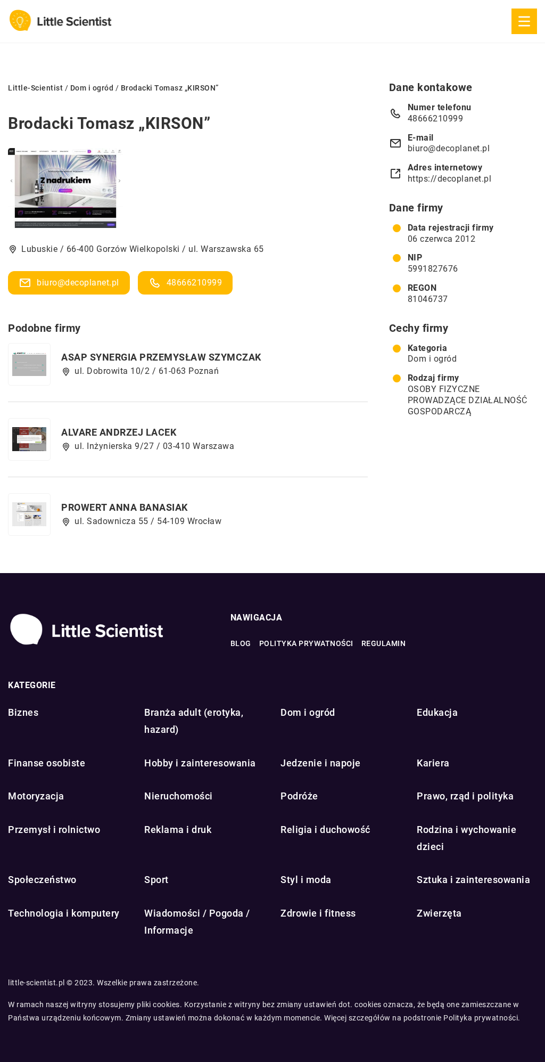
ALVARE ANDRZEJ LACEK (118, 432)
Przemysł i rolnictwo (54, 829)
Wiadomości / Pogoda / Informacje (197, 922)
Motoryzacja (36, 796)
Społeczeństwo (42, 879)
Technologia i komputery (64, 913)
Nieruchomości (178, 796)
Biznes (23, 712)
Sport (156, 879)
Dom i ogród (432, 359)
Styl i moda (306, 879)
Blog (240, 643)
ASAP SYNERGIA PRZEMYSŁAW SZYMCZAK (161, 357)
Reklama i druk (177, 829)
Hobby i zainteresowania (200, 763)
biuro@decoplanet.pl (78, 282)
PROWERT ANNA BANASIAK (124, 507)
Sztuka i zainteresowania (473, 879)
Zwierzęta (439, 913)
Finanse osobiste (46, 763)
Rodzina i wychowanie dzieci (466, 838)
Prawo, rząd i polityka (465, 796)
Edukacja (437, 712)
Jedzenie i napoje (320, 763)
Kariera (433, 763)
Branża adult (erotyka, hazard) (193, 721)
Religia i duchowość (325, 829)
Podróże (299, 796)
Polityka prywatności (306, 643)
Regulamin (383, 643)
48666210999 (194, 282)
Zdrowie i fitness (318, 913)
